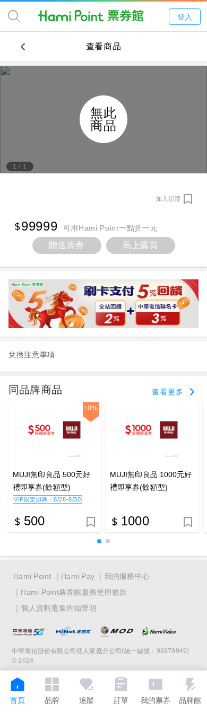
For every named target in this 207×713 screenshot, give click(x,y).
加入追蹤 (168, 199)
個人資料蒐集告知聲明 (59, 608)
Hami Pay (77, 576)
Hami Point (32, 576)
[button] (99, 541)
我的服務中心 (127, 576)
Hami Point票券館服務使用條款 (74, 592)
